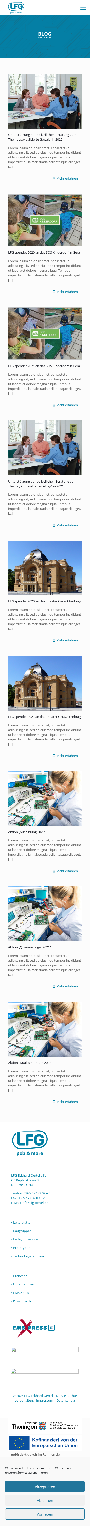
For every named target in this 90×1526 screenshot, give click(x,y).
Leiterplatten (22, 1222)
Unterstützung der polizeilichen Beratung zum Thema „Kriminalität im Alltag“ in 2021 (42, 483)
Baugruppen (22, 1231)
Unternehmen (23, 1284)
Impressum (44, 1400)
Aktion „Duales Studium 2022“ (30, 1062)
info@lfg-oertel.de (35, 1202)
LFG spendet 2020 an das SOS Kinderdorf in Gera (44, 252)
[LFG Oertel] (16, 7)
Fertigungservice (25, 1239)
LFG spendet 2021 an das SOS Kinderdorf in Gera (44, 366)
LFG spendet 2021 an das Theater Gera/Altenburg (44, 716)
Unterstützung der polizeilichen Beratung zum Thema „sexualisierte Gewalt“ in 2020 (42, 137)
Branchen (20, 1276)
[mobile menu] (83, 7)
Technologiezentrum (28, 1256)
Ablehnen (45, 1500)
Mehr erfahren (67, 178)
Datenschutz (65, 1400)
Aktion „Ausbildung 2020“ (27, 832)
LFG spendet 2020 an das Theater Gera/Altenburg (44, 601)
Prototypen (21, 1247)
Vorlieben (45, 1514)
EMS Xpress (21, 1292)
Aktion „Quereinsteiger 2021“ (29, 947)
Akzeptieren (45, 1486)
